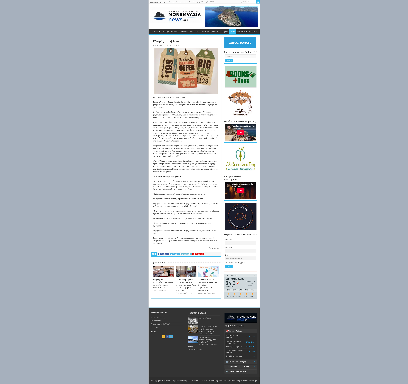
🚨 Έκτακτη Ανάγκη (234, 331)
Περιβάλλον (241, 32)
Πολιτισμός (194, 32)
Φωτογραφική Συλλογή (200, 2)
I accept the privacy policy (236, 263)
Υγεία (232, 32)
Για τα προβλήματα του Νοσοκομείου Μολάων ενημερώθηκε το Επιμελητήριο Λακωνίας (186, 284)
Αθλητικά (252, 32)
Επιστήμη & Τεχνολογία (209, 32)
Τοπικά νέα (154, 32)
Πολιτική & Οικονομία (169, 32)
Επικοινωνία (187, 2)
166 (254, 356)
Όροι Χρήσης (193, 380)
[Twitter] (245, 2)
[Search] (258, 2)
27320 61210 (250, 342)
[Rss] (241, 2)
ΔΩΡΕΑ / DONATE (240, 42)
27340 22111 (250, 347)
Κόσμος (224, 32)
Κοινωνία (183, 32)
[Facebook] (243, 2)
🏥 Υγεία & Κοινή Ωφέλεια (236, 372)
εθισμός (203, 122)
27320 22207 (250, 336)
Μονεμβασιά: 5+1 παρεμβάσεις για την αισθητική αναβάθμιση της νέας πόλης (202, 342)
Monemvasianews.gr (249, 380)
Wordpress (223, 380)
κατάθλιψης (187, 164)
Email (227, 255)
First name (228, 240)
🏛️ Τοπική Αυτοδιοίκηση (236, 362)
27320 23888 (250, 351)
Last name (228, 247)
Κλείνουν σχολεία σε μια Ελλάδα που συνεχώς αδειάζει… (208, 328)
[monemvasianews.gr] (176, 14)
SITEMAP (212, 2)
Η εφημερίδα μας (174, 2)
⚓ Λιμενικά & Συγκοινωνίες (237, 367)
